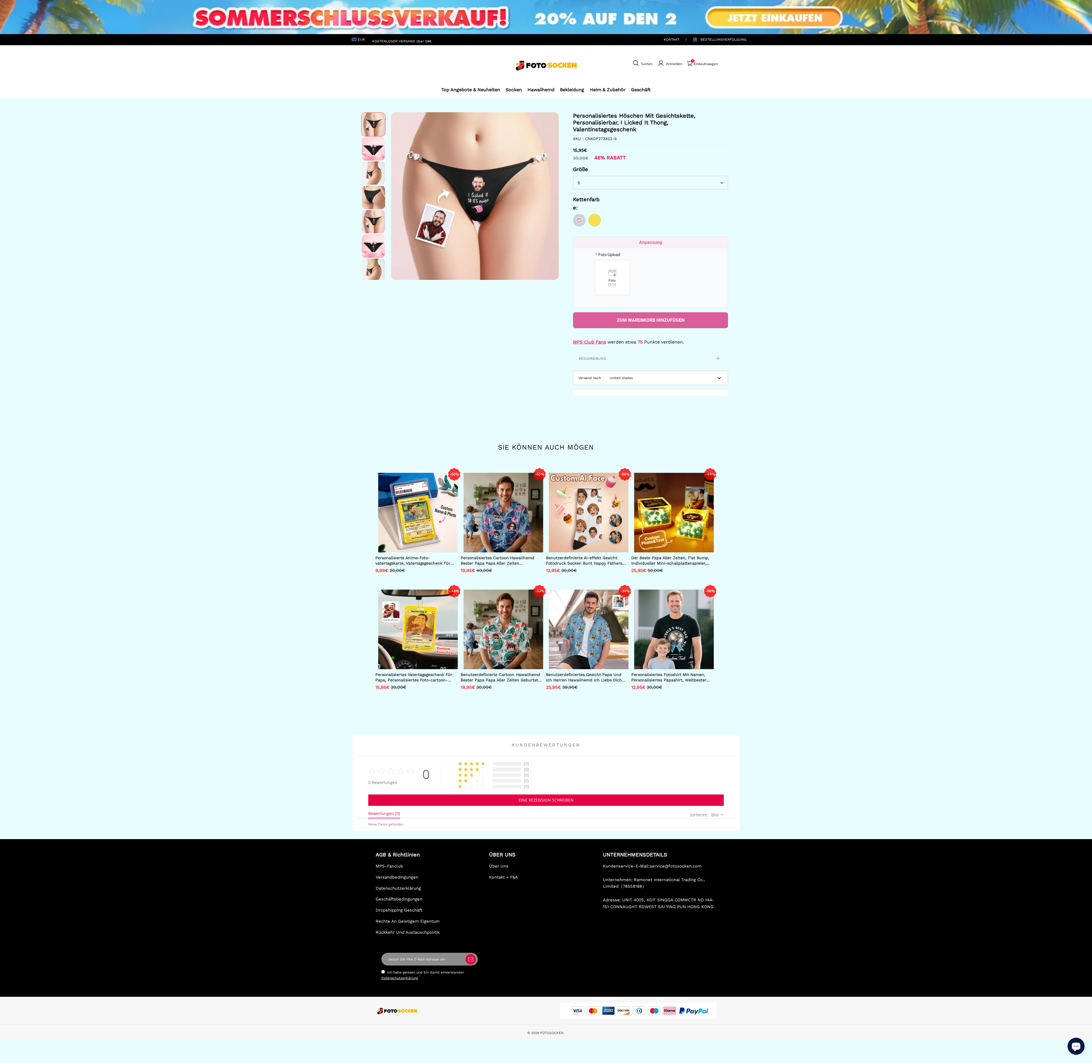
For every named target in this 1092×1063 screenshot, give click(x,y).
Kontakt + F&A (503, 877)
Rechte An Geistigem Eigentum (408, 921)
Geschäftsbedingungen (399, 899)
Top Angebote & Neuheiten (470, 89)
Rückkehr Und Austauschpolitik (408, 932)
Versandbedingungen (397, 877)
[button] (399, 196)
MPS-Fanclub (389, 866)
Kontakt (671, 39)
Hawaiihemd (541, 89)
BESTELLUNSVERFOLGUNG (716, 39)
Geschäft (641, 89)
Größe (580, 169)
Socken (514, 89)
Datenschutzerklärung (398, 888)
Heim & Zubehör (608, 89)
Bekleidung (572, 89)
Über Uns (498, 866)
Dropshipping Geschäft (399, 910)
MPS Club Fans (589, 342)
